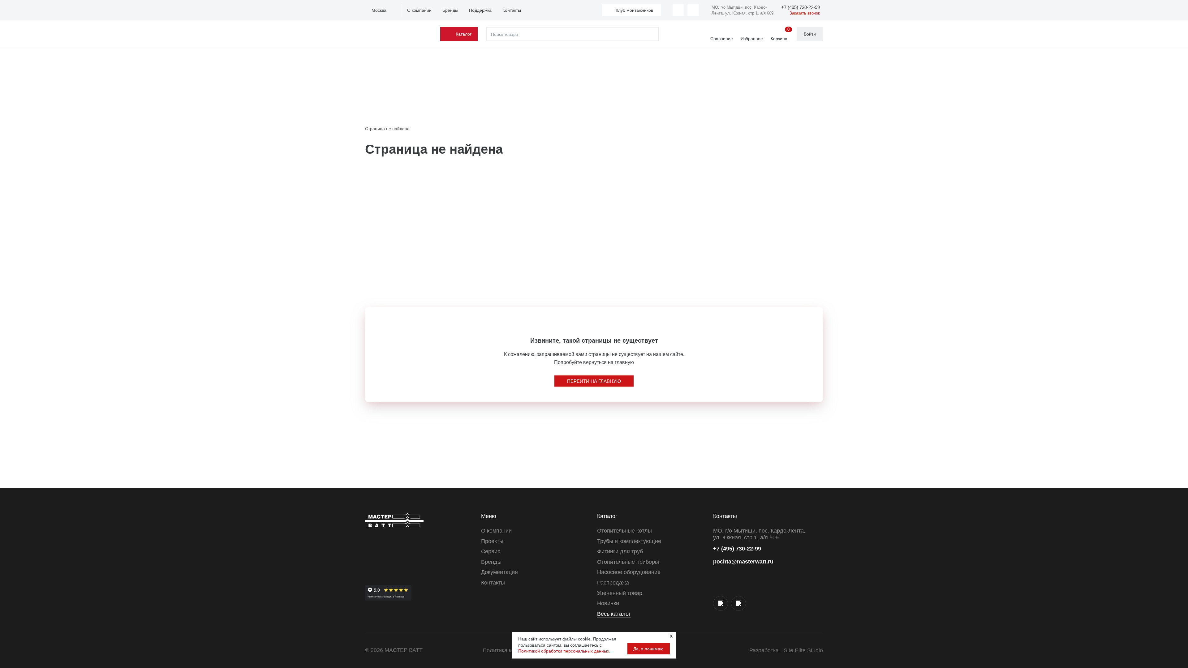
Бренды (450, 10)
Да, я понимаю (648, 648)
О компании (419, 10)
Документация (499, 572)
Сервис (490, 551)
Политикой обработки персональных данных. (564, 651)
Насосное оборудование (629, 572)
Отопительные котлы (624, 531)
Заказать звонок (805, 13)
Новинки (608, 603)
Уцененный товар (619, 593)
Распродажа (613, 583)
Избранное (752, 38)
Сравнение (721, 38)
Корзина (780, 34)
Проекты (492, 541)
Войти (810, 34)
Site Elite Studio (803, 650)
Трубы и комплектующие (629, 541)
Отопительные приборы (628, 562)
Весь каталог (614, 614)
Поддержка (480, 10)
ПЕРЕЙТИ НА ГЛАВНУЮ (594, 381)
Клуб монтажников (634, 10)
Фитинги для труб (620, 551)
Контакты (511, 10)
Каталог (463, 34)
